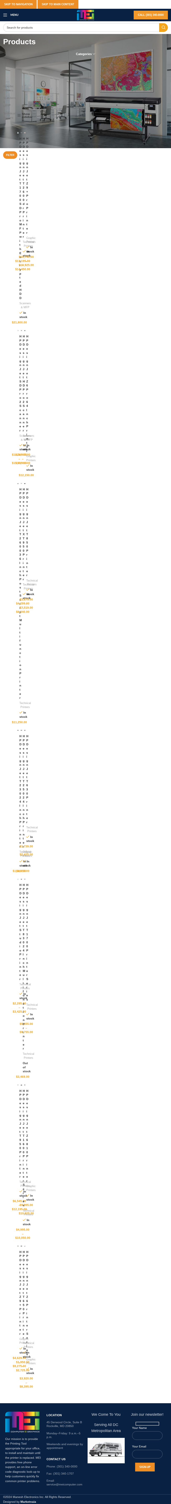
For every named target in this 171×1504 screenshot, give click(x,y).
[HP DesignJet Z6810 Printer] (24, 1085)
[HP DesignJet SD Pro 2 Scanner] (18, 330)
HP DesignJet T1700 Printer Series (27, 942)
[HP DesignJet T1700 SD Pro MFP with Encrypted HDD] (18, 133)
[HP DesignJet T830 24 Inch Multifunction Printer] (21, 879)
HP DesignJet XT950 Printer (24, 534)
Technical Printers (4, 115)
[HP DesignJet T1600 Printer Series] (21, 1085)
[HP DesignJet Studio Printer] (18, 879)
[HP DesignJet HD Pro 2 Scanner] (21, 330)
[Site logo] (85, 14)
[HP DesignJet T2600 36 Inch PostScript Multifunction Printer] (18, 483)
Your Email (139, 1446)
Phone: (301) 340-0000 (62, 1466)
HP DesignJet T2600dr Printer (24, 187)
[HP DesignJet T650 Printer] (21, 1246)
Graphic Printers (4, 88)
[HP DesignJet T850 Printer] (24, 483)
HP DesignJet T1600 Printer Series (24, 1148)
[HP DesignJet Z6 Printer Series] (24, 1246)
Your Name (139, 1428)
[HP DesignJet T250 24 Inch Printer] (21, 730)
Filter (10, 155)
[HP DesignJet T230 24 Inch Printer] (18, 730)
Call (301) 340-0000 (151, 14)
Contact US (56, 1459)
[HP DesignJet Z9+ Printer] (18, 1246)
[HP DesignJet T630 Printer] (24, 730)
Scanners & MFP (4, 102)
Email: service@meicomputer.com (64, 1482)
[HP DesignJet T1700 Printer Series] (24, 879)
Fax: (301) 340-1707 (60, 1473)
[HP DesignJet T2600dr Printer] (21, 133)
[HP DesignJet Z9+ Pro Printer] (24, 133)
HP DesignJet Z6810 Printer (27, 1135)
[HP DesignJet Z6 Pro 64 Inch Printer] (24, 330)
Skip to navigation (18, 4)
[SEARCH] (163, 27)
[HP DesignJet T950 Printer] (18, 1085)
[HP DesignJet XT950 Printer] (21, 483)
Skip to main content (58, 4)
